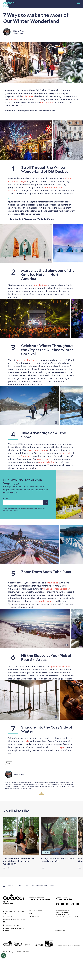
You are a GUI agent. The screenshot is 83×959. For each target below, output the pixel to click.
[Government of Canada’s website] (39, 944)
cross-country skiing (37, 450)
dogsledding (42, 459)
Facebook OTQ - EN (57, 904)
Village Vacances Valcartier (55, 589)
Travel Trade (34, 917)
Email (5, 498)
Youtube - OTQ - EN (63, 904)
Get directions (60, 930)
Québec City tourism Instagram (68, 904)
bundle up (13, 99)
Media (31, 913)
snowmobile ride (46, 462)
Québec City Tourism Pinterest (73, 904)
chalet (27, 741)
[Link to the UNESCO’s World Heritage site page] (49, 944)
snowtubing (52, 582)
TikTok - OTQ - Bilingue (78, 904)
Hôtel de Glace (40, 285)
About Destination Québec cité (14, 912)
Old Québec (28, 96)
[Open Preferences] (3, 955)
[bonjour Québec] (18, 944)
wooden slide (44, 601)
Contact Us (7, 917)
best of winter (47, 102)
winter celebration (25, 360)
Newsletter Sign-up (11, 925)
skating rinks (65, 453)
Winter (8, 763)
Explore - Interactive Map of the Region (14, 929)
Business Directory (22, 952)
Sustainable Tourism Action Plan (14, 921)
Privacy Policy (8, 952)
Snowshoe (26, 456)
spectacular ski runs (60, 666)
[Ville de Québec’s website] (7, 943)
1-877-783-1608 (39, 899)
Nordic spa (58, 747)
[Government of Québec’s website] (28, 944)
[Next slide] (77, 836)
